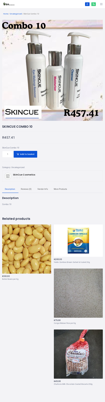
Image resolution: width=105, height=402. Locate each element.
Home (5, 14)
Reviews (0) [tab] (26, 189)
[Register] (93, 4)
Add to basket (27, 154)
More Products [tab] (60, 189)
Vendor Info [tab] (42, 189)
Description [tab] (10, 189)
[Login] (87, 4)
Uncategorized (16, 14)
